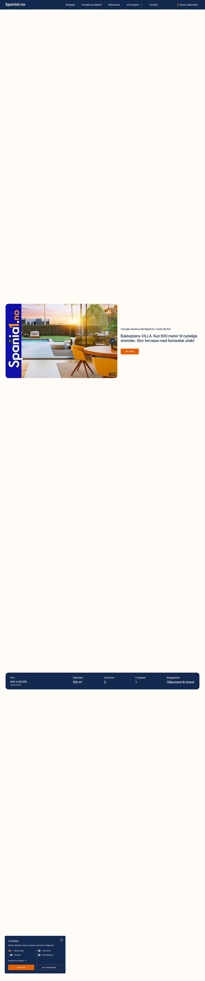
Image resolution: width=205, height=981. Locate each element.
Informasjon (133, 4)
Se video (129, 351)
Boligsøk (70, 4)
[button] (10, 341)
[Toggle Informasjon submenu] (141, 4)
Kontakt (153, 4)
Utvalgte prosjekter (92, 4)
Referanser (114, 4)
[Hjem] (15, 5)
